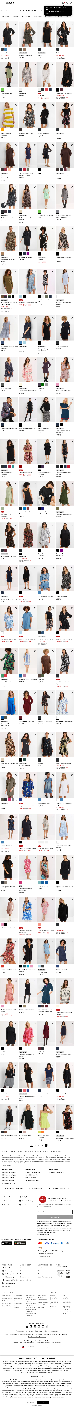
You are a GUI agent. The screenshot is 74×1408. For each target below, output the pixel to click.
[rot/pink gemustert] (20, 1048)
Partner (12, 1361)
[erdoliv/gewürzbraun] (2, 296)
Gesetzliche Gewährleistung (37, 1337)
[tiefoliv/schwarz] (9, 296)
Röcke (16, 1301)
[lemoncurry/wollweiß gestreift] (2, 129)
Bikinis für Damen (65, 1299)
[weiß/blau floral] (9, 675)
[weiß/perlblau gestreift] (57, 296)
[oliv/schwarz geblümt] (46, 296)
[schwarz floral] (57, 129)
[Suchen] (55, 3)
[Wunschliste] (67, 3)
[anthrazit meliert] (46, 384)
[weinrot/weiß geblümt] (5, 211)
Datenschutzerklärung (18, 1398)
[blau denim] (5, 49)
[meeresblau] (24, 508)
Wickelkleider (18, 1298)
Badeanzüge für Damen (66, 1313)
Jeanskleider (18, 1303)
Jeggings (52, 1296)
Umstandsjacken (43, 1302)
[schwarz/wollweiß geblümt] (39, 296)
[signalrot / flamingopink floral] (5, 675)
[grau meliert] (57, 211)
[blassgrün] (2, 508)
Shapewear (53, 1309)
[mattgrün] (24, 759)
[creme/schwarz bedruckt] (57, 1006)
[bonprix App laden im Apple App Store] (6, 1243)
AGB (6, 1334)
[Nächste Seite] (54, 89)
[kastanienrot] (20, 717)
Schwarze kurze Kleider (32, 1172)
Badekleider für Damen (66, 1303)
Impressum (38, 1334)
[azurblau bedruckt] (46, 882)
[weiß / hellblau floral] (57, 717)
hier (66, 1369)
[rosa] (2, 924)
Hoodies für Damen (53, 1299)
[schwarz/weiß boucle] (39, 424)
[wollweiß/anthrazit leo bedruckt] (20, 89)
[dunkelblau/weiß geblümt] (9, 211)
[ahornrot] (61, 89)
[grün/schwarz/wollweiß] (2, 89)
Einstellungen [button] (30, 1402)
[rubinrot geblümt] (20, 466)
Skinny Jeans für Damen (31, 1300)
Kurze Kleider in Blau (31, 1175)
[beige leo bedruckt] (20, 211)
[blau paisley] (2, 632)
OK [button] (43, 1402)
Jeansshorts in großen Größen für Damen (31, 1309)
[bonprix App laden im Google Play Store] (20, 1243)
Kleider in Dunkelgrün (9, 1175)
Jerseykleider (18, 1296)
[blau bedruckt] (20, 675)
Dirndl (63, 1296)
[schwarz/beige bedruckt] (57, 253)
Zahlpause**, (59, 1251)
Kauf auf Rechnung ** (37, 1188)
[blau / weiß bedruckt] (42, 882)
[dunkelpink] (9, 799)
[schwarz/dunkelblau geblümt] (42, 632)
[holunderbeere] (28, 253)
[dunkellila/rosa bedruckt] (42, 466)
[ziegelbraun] (5, 1132)
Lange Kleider (6, 1306)
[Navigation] (3, 3)
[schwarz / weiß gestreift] (39, 550)
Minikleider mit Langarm (56, 1172)
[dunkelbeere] (65, 169)
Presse (40, 1274)
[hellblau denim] (20, 632)
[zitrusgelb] (39, 1132)
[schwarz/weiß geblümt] (2, 211)
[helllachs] (24, 1090)
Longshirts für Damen (54, 1303)
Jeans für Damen (17, 1307)
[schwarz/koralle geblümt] (39, 632)
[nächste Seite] (46, 1145)
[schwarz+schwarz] (13, 296)
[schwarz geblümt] (39, 342)
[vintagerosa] (24, 1132)
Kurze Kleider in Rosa (32, 1180)
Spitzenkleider (6, 1301)
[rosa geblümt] (57, 384)
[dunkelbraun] (2, 169)
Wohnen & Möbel (25, 1280)
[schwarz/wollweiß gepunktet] (57, 49)
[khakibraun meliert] (24, 1006)
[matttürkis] (13, 466)
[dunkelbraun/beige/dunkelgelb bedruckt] (20, 129)
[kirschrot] (5, 169)
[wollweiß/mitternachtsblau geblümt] (42, 296)
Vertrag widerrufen (61, 1334)
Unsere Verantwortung (45, 1277)
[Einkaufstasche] (71, 3)
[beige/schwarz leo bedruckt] (2, 759)
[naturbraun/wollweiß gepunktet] (24, 49)
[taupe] (5, 882)
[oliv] (28, 169)
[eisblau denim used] (24, 342)
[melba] (9, 169)
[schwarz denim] (2, 49)
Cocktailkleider (7, 1298)
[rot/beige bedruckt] (2, 966)
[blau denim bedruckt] (39, 592)
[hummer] (46, 89)
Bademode (23, 1274)
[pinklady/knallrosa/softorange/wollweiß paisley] (20, 882)
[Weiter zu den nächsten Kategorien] (73, 16)
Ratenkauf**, (50, 1251)
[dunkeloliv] (5, 717)
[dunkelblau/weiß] (39, 1090)
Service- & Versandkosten (50, 1331)
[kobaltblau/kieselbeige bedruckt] (20, 799)
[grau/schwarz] (2, 1090)
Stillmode (41, 1307)
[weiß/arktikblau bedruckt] (57, 842)
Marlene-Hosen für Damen (31, 1314)
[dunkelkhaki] (42, 675)
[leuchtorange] (42, 1132)
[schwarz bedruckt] (39, 129)
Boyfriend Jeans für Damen (31, 1304)
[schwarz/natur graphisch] (20, 424)
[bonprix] (10, 3)
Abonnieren (55, 1217)
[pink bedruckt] (39, 924)
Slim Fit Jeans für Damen (30, 1296)
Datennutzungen (51, 1361)
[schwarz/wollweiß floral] (57, 675)
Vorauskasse (50, 1254)
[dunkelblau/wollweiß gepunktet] (65, 466)
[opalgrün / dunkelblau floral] (2, 675)
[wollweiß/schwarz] (39, 842)
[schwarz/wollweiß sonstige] (24, 296)
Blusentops (53, 1306)
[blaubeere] (42, 508)
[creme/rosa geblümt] (20, 384)
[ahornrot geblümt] (5, 550)
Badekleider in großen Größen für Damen (66, 1308)
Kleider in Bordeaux (8, 1180)
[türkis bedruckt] (39, 882)
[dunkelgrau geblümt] (2, 384)
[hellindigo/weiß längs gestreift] (2, 342)
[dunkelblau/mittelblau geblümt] (50, 296)
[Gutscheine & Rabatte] (63, 3)
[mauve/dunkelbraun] (24, 675)
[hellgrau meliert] (68, 169)
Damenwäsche (24, 1271)
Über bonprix (42, 1268)
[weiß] (57, 799)
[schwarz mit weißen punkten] (39, 169)
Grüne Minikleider (30, 1178)
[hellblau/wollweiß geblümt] (20, 296)
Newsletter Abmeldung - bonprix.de (56, 1230)
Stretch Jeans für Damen (42, 1296)
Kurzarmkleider (7, 1303)
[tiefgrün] (42, 384)
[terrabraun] (42, 1006)
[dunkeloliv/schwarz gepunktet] (20, 49)
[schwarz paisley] (20, 550)
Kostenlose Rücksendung (15, 1188)
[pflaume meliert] (39, 384)
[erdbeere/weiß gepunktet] (68, 466)
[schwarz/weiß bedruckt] (39, 253)
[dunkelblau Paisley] (2, 424)
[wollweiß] (39, 89)
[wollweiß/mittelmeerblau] (46, 842)
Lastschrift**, (42, 1254)
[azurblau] (2, 717)
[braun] (39, 675)
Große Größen (24, 1277)
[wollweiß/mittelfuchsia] (42, 842)
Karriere (40, 1271)
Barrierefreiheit (49, 1334)
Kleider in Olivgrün (8, 1178)
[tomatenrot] (24, 169)
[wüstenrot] (28, 508)
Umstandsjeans (42, 1300)
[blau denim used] (20, 342)
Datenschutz (14, 1334)
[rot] (9, 466)
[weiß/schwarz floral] (61, 717)
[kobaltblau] (28, 1090)
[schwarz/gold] (57, 759)
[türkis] (28, 966)
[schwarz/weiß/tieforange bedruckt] (57, 1132)
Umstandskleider (43, 1305)
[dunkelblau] (50, 89)
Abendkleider (6, 1296)
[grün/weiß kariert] (39, 211)
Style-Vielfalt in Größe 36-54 (60, 1188)
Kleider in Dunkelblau (9, 1172)
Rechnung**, (42, 1251)
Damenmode (24, 1268)
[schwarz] (39, 49)
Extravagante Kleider (8, 1183)
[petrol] (24, 966)
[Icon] (16, 24)
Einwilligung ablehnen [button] (37, 1405)
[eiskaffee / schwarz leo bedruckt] (2, 253)
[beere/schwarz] (5, 296)
